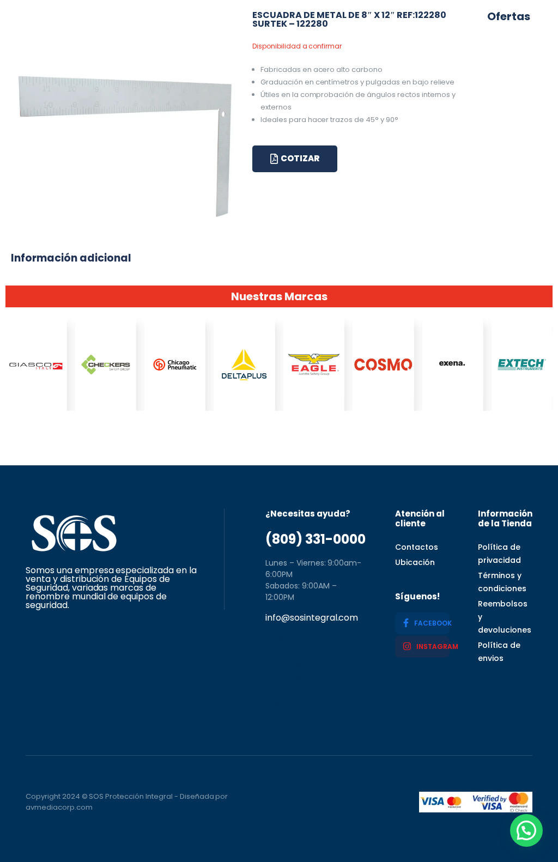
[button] (526, 830)
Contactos (416, 547)
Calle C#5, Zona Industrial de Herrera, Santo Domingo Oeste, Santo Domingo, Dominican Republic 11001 (313, 672)
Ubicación (415, 562)
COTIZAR (300, 158)
